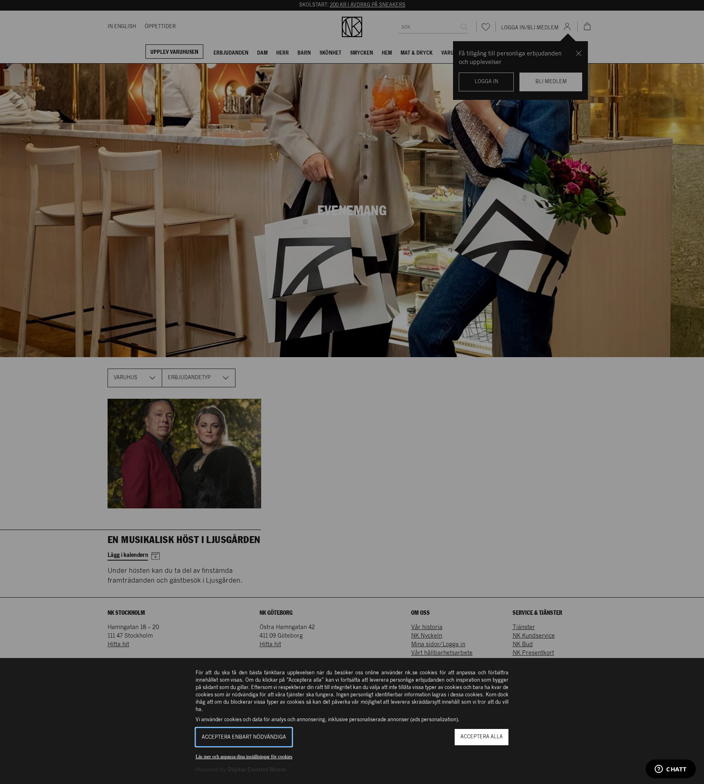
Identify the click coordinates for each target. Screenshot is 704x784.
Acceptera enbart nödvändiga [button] (244, 737)
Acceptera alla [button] (481, 737)
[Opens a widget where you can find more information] (671, 770)
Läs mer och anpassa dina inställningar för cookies (244, 757)
